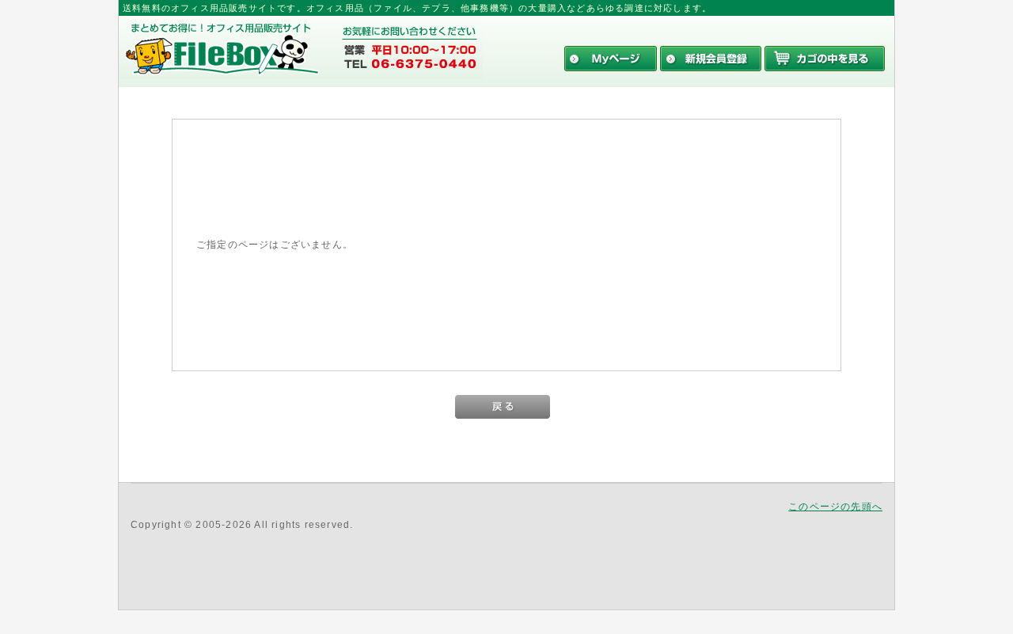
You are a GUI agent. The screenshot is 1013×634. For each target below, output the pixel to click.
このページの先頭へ (835, 506)
